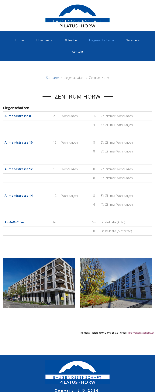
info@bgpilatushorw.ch (141, 333)
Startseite (52, 78)
